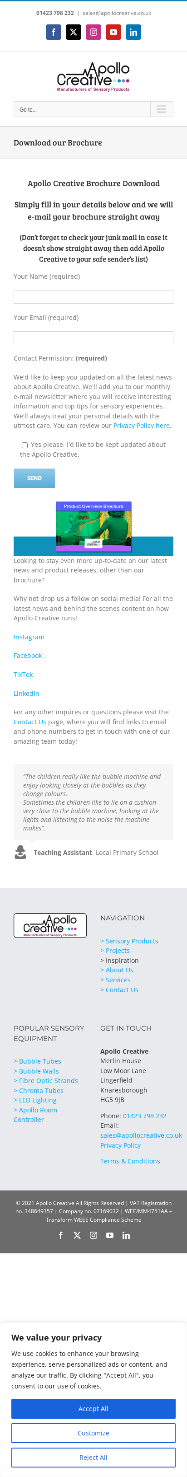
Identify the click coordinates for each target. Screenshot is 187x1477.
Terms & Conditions (130, 1161)
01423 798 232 (55, 13)
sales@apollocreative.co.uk (117, 13)
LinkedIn (26, 693)
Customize (93, 1433)
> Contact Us (119, 989)
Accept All (93, 1408)
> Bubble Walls (36, 1071)
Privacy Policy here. (142, 425)
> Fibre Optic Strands (46, 1080)
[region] (93, 1399)
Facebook (28, 655)
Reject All (93, 1457)
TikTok (23, 674)
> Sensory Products (129, 941)
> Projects (115, 950)
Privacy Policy (120, 1145)
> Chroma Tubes (39, 1090)
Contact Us (30, 721)
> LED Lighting (35, 1100)
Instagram (29, 637)
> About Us (116, 970)
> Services (115, 979)
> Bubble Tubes (37, 1061)
